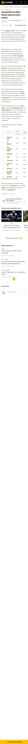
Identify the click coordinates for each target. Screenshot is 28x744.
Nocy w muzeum (18, 56)
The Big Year (11, 190)
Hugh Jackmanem (15, 39)
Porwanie (9, 176)
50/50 (22, 93)
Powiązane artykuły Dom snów (10, 208)
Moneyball (9, 154)
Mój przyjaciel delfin (9, 148)
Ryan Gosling (20, 72)
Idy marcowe (9, 143)
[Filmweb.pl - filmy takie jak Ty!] (7, 2)
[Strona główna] (2, 7)
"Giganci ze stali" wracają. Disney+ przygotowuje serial (11, 226)
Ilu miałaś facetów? (17, 108)
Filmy (11, 7)
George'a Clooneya (13, 68)
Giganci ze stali (9, 31)
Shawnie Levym (17, 53)
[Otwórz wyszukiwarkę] (16, 2)
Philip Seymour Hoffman (8, 74)
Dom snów (9, 168)
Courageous (5, 97)
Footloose (14, 185)
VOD (2, 259)
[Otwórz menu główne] (25, 2)
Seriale (7, 270)
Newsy (6, 7)
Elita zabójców (6, 110)
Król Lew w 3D (10, 164)
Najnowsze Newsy (7, 245)
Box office (16, 7)
